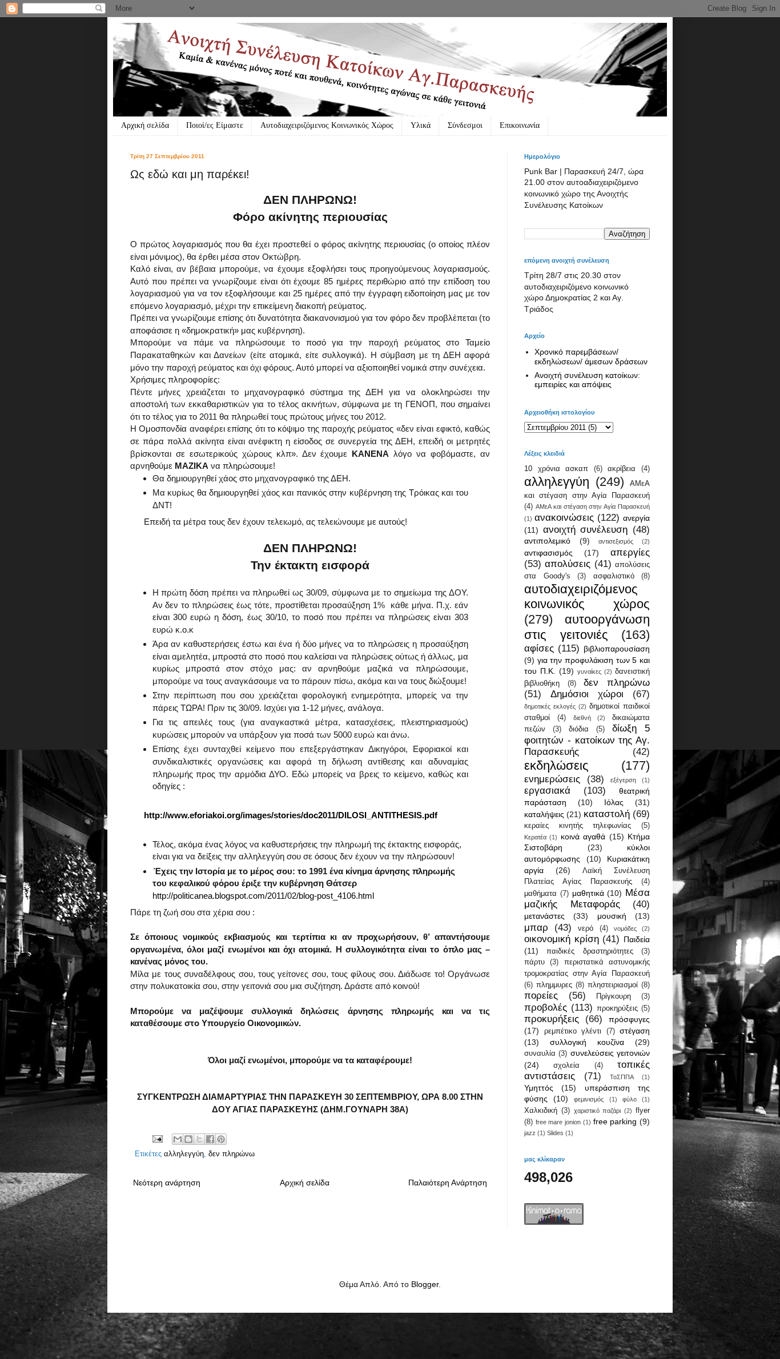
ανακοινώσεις (564, 517)
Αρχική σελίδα (145, 125)
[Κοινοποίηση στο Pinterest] (221, 1139)
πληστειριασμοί (613, 985)
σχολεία (566, 1065)
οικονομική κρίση (561, 939)
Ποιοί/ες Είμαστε (214, 125)
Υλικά (421, 125)
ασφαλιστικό (613, 576)
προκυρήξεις (551, 1019)
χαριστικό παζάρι (597, 1110)
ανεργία (636, 517)
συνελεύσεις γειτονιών (610, 1053)
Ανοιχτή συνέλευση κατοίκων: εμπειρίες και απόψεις (587, 380)
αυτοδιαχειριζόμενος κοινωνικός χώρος (587, 597)
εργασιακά (547, 790)
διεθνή (582, 717)
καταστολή (607, 814)
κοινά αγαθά (583, 836)
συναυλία (540, 1054)
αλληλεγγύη (184, 1154)
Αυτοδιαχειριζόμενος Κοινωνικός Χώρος (326, 125)
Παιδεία (637, 939)
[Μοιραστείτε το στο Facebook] (210, 1139)
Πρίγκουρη (613, 996)
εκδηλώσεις (556, 765)
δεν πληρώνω (231, 1154)
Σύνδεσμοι (465, 125)
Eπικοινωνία (520, 125)
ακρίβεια (622, 469)
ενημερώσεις (552, 779)
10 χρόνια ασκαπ (556, 469)
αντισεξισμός (615, 541)
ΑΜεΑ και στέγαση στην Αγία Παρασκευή (593, 506)
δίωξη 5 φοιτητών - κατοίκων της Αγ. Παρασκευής (587, 740)
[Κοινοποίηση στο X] (199, 1139)
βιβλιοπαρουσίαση (617, 648)
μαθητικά (588, 893)
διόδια (579, 729)
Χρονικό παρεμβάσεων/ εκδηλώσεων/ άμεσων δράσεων (591, 356)
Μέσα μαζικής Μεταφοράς (587, 898)
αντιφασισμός (548, 552)
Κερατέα (535, 837)
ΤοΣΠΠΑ (622, 1076)
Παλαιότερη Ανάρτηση (447, 1182)
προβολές (545, 1007)
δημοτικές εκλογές (550, 706)
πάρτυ (534, 962)
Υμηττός (538, 1087)
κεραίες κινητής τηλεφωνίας (577, 826)
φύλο (629, 1099)
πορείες (541, 995)
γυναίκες (589, 671)
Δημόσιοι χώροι (587, 694)
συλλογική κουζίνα (587, 1042)
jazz (530, 1132)
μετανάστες (544, 915)
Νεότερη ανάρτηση (166, 1182)
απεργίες (630, 552)
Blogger (425, 1284)
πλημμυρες (554, 985)
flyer (643, 1111)
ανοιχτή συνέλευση (585, 529)
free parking (615, 1121)
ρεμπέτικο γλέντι (573, 1031)
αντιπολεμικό (547, 540)
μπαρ (536, 927)
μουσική (611, 915)
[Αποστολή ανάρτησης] (157, 1139)
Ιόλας (614, 802)
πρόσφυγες (629, 1019)
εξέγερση (623, 780)
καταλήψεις (544, 814)
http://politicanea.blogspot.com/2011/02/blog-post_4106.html (263, 895)
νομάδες (625, 928)
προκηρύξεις (617, 1008)
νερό (585, 928)
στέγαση (635, 1030)
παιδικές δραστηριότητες (589, 951)
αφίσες (539, 648)
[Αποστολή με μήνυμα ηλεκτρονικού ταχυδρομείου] (177, 1139)
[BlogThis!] (188, 1139)
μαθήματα (540, 894)
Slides (555, 1132)
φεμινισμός (589, 1099)
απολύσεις (567, 563)
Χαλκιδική (540, 1111)
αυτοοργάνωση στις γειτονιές (587, 627)
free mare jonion (558, 1122)
